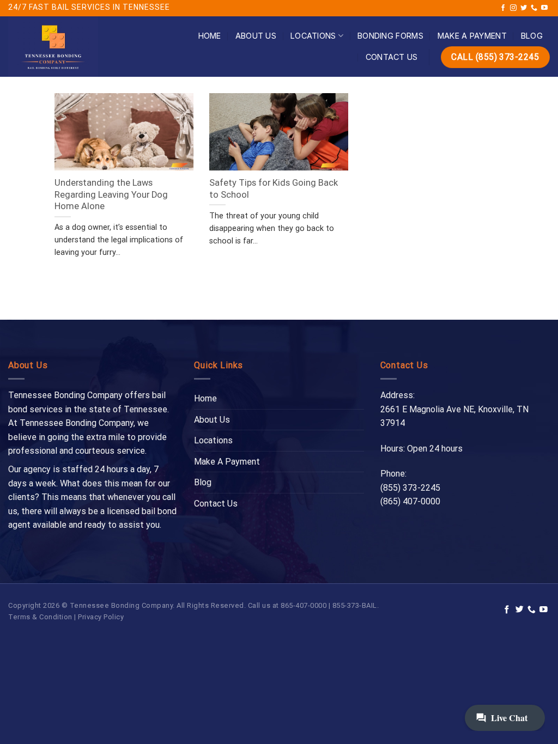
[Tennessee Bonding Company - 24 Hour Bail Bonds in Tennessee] (68, 46)
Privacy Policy (101, 617)
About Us (255, 35)
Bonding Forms (390, 35)
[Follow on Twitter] (523, 8)
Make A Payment (472, 35)
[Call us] (534, 8)
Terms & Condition (40, 617)
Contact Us (392, 57)
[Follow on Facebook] (503, 8)
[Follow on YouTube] (544, 8)
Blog (532, 35)
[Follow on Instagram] (513, 8)
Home (209, 35)
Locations (313, 35)
